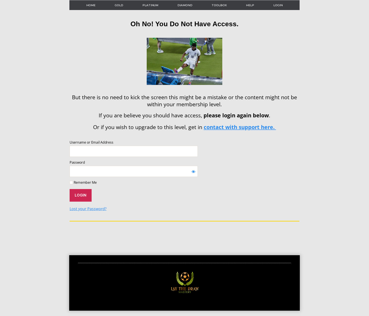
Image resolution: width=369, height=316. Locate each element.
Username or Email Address (91, 142)
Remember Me (85, 182)
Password (77, 162)
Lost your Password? (88, 208)
